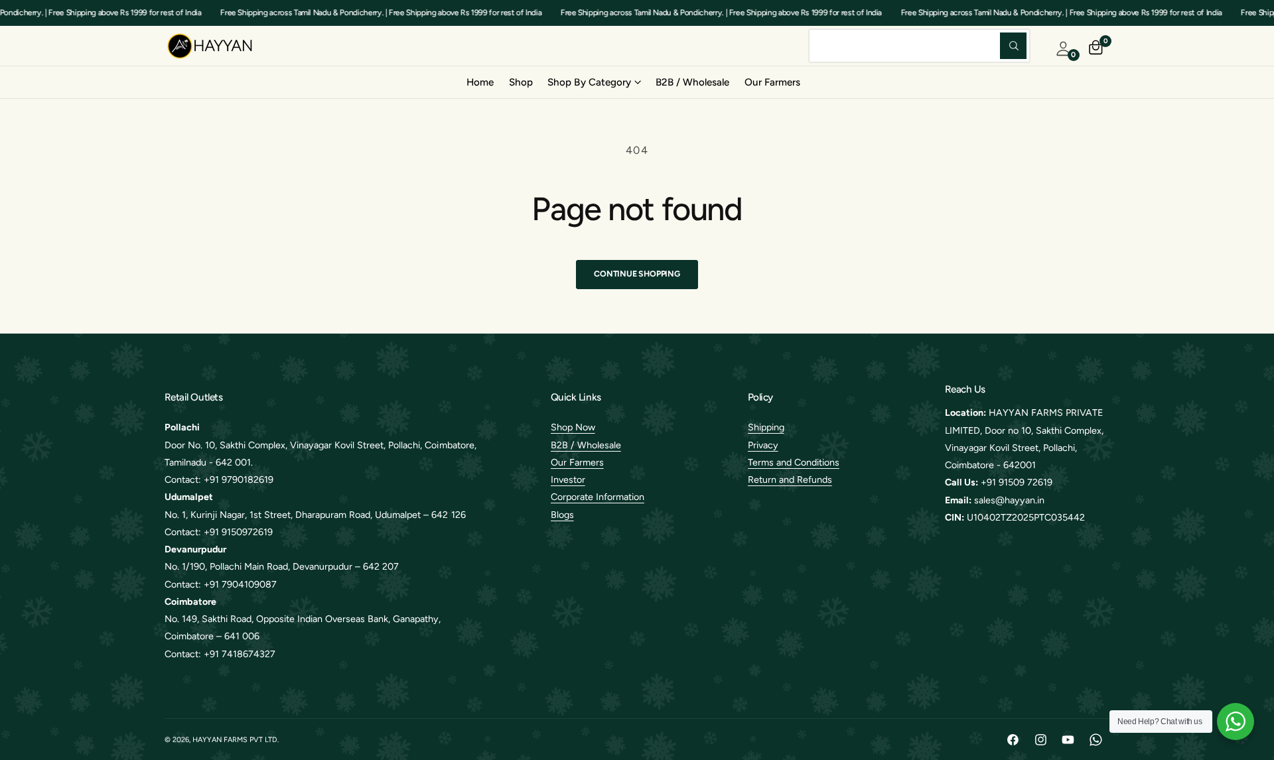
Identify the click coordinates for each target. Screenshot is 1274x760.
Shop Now (573, 427)
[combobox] (919, 45)
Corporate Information (597, 497)
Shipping (766, 427)
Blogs (562, 515)
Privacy (763, 445)
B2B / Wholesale (586, 445)
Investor (568, 479)
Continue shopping (637, 274)
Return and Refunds (790, 479)
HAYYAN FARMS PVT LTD (234, 739)
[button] (594, 82)
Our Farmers (577, 462)
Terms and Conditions (793, 462)
